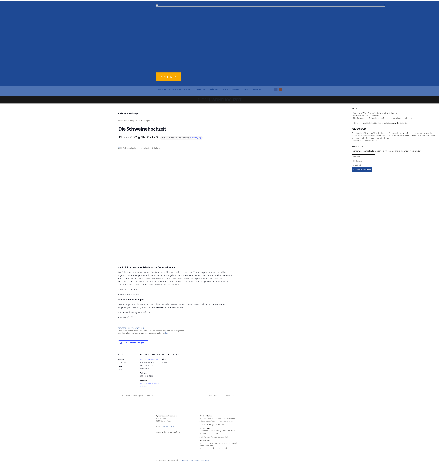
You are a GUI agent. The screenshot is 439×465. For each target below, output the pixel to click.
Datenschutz (194, 460)
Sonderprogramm (231, 89)
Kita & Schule (175, 89)
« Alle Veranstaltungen (128, 113)
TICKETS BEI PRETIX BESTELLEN (131, 328)
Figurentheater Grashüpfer (149, 359)
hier (167, 333)
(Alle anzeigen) (195, 138)
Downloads (205, 460)
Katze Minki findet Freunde (220, 395)
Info (246, 89)
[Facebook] (275, 89)
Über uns (257, 89)
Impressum (184, 460)
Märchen (214, 89)
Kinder (187, 89)
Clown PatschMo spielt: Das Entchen (139, 395)
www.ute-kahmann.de (128, 294)
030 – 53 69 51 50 (168, 426)
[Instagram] (280, 89)
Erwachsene (200, 89)
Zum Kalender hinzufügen (134, 343)
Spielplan (161, 89)
